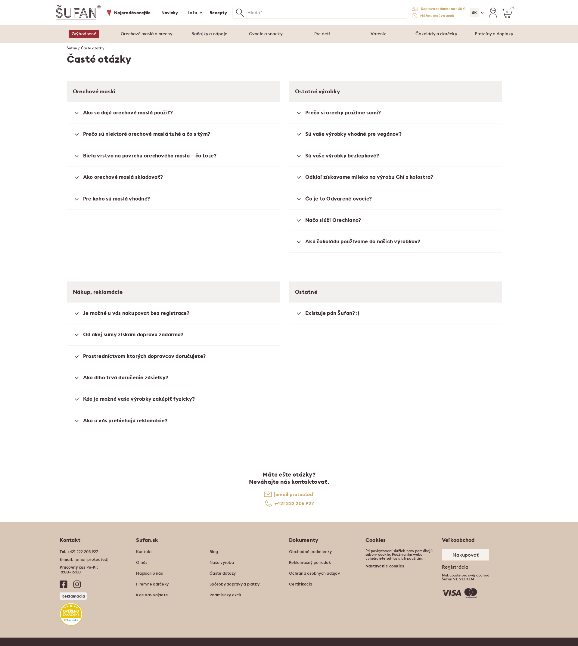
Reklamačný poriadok (310, 562)
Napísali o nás (149, 573)
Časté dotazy (223, 573)
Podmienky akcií (225, 594)
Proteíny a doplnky (494, 33)
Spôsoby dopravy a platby (234, 584)
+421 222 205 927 (294, 503)
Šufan (72, 48)
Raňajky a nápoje (209, 33)
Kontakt (144, 551)
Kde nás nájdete (152, 594)
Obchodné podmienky (310, 551)
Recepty (218, 12)
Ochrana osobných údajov (314, 573)
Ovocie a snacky (266, 33)
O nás (141, 562)
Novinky (169, 12)
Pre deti (322, 33)
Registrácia (455, 567)
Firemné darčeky (152, 584)
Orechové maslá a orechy (146, 33)
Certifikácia (300, 584)
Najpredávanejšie (132, 12)
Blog (214, 551)
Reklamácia (73, 596)
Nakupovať (465, 555)
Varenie (378, 33)
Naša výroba (222, 562)
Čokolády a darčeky (436, 33)
